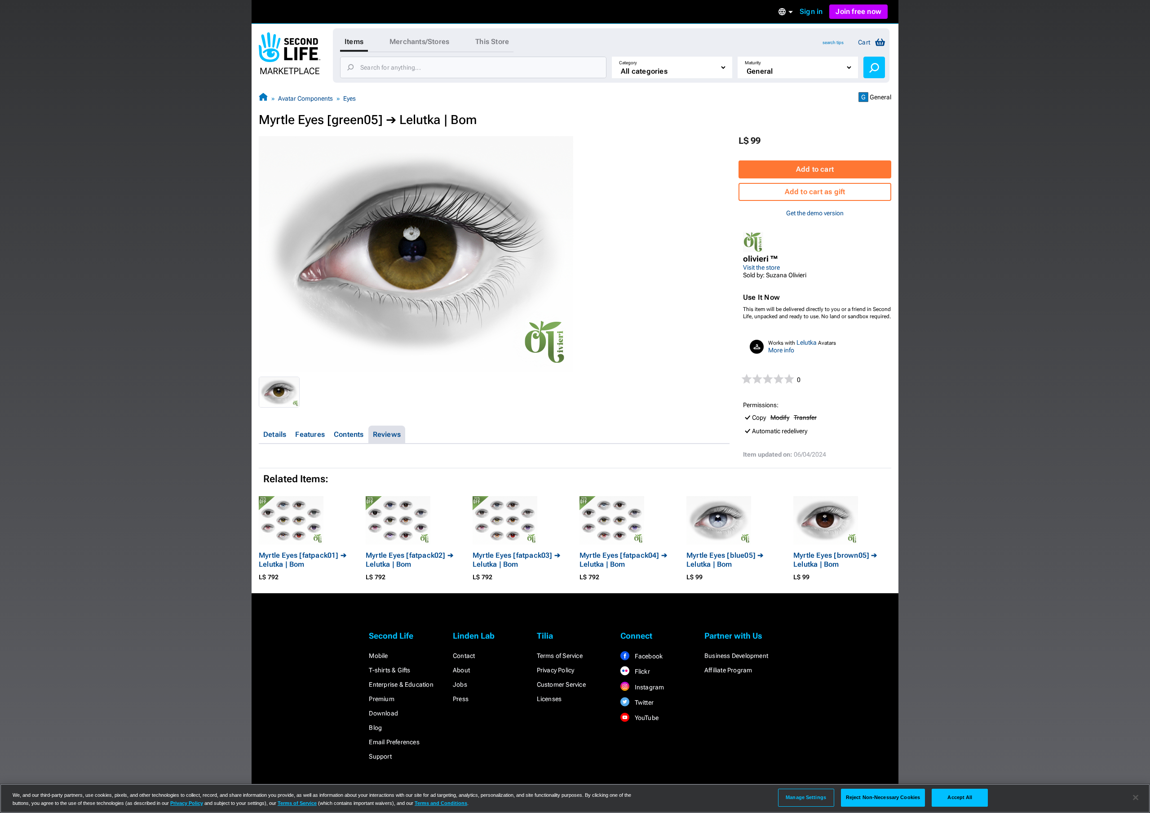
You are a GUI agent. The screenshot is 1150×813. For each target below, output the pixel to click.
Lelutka (806, 342)
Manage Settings (806, 797)
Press (461, 698)
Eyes (349, 98)
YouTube (646, 717)
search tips (833, 42)
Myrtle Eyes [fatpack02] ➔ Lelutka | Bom (409, 560)
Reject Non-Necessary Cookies (883, 797)
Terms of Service (560, 655)
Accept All (959, 797)
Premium (381, 698)
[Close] (1136, 798)
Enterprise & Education (401, 684)
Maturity (753, 62)
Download (383, 713)
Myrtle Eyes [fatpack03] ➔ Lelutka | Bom (516, 560)
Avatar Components (305, 98)
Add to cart (815, 169)
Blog (375, 727)
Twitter (643, 702)
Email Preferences (394, 742)
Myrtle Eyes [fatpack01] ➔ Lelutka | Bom (302, 560)
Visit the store (761, 267)
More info (781, 350)
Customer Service (561, 684)
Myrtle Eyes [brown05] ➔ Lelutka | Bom (835, 560)
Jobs (460, 684)
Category (628, 62)
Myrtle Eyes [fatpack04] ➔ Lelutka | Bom (623, 560)
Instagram (648, 687)
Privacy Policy (556, 670)
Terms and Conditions (441, 803)
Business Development (736, 655)
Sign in (811, 11)
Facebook (648, 656)
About (461, 670)
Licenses (549, 698)
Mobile (378, 655)
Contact (464, 655)
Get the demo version (815, 213)
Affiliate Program (728, 670)
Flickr (641, 671)
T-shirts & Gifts (389, 670)
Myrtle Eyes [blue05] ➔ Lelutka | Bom (724, 560)
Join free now (858, 11)
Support (380, 756)
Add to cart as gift (815, 191)
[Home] (263, 98)
